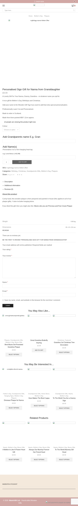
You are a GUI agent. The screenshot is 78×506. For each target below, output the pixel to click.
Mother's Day (38, 16)
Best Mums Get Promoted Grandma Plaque (14, 346)
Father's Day (7, 393)
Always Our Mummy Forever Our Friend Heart (39, 451)
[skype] (21, 174)
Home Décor (45, 393)
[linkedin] (18, 174)
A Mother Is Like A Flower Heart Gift (14, 451)
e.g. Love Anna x (11, 153)
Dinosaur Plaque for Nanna (14, 400)
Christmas (22, 171)
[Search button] (73, 10)
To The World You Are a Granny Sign (64, 399)
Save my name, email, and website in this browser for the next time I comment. (32, 300)
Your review (7, 256)
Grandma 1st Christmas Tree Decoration (64, 344)
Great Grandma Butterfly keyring (39, 341)
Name (5, 282)
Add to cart (23, 162)
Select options (14, 354)
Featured (68, 340)
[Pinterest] (14, 174)
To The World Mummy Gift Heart (64, 451)
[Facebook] (10, 174)
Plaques (46, 16)
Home (30, 16)
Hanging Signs (9, 396)
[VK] (12, 174)
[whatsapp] (20, 174)
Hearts (70, 393)
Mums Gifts (18, 342)
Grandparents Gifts (33, 171)
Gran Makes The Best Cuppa (39, 398)
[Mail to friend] (16, 174)
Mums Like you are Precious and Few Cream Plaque (53, 206)
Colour (4, 126)
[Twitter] (8, 174)
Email (5, 291)
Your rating (6, 249)
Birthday (14, 171)
